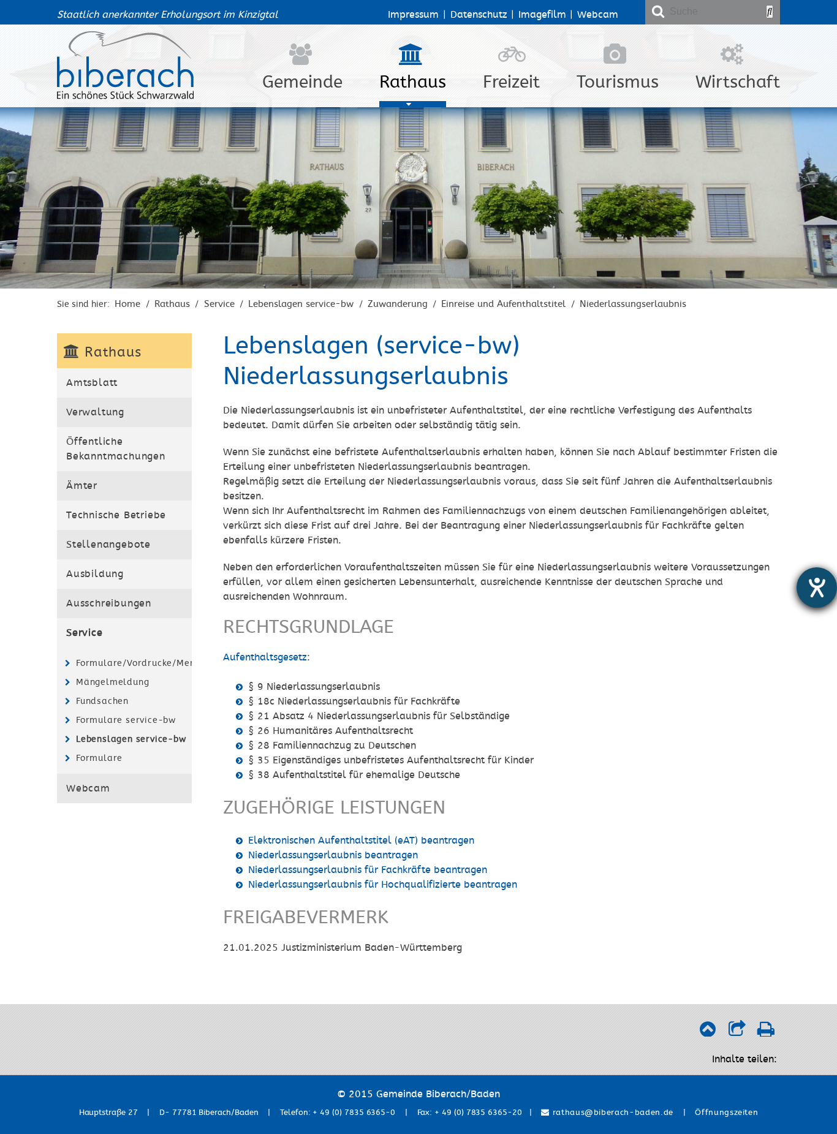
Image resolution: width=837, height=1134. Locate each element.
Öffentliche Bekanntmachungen (115, 449)
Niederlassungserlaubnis (633, 303)
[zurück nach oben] (707, 1032)
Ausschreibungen (108, 603)
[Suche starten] (769, 11)
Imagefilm (542, 15)
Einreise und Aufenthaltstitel (503, 303)
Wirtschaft (737, 82)
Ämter (81, 486)
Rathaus (412, 82)
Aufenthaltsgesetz (265, 657)
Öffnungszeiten (726, 1112)
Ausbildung (95, 574)
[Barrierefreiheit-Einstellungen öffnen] (817, 587)
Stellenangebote (108, 545)
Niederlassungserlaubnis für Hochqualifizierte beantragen (382, 885)
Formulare (99, 758)
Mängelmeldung (112, 682)
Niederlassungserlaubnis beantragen (333, 855)
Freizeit (511, 82)
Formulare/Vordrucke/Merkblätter (132, 663)
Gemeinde (302, 82)
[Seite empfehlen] (736, 1032)
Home (127, 303)
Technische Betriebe (116, 515)
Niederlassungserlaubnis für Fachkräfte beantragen (367, 870)
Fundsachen (102, 701)
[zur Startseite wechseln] (125, 96)
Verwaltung (95, 412)
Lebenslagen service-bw (301, 303)
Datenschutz (478, 15)
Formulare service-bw (126, 720)
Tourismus (618, 82)
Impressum (413, 15)
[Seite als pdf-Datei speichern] (765, 1032)
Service (219, 303)
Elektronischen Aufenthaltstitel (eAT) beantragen (361, 840)
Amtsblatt (92, 383)
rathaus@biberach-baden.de (611, 1112)
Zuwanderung (398, 303)
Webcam (597, 15)
